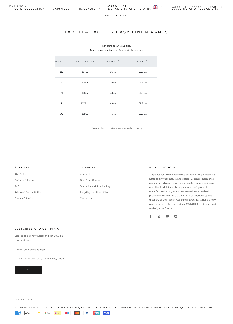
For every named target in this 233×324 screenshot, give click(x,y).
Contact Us (86, 198)
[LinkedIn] (175, 216)
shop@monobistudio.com (127, 50)
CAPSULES (61, 8)
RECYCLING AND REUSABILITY (194, 8)
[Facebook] (150, 216)
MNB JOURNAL (116, 15)
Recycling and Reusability (94, 192)
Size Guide (20, 174)
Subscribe (28, 269)
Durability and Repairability (95, 186)
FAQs (18, 186)
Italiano (16, 6)
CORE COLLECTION (29, 8)
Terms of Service (24, 198)
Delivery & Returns (25, 180)
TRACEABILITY (88, 8)
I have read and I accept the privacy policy (41, 258)
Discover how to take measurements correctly (117, 128)
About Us (85, 174)
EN (161, 7)
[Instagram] (159, 216)
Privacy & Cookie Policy (28, 192)
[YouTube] (167, 216)
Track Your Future (90, 180)
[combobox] (160, 7)
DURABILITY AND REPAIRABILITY (135, 8)
